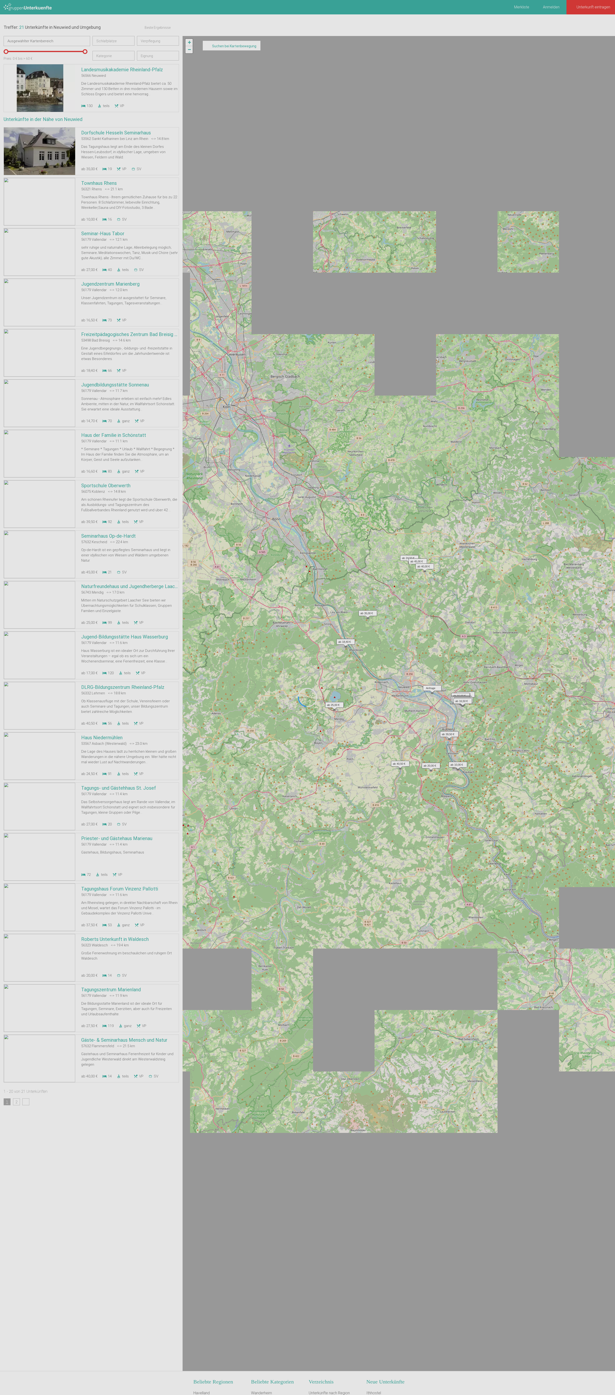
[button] (431, 687)
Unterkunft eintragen (593, 7)
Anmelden (551, 7)
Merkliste (521, 7)
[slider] (6, 51)
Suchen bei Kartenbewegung (234, 46)
